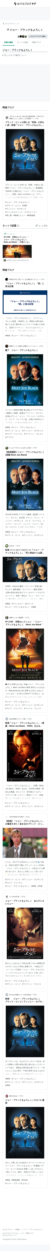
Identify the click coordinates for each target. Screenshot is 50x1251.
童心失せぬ (13, 1096)
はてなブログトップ (9, 1235)
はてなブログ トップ (12, 23)
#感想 (33, 607)
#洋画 (40, 886)
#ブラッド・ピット (13, 205)
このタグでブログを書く (37, 36)
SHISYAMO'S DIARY (16, 817)
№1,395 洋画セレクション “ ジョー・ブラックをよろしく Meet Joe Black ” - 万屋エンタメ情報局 (17, 239)
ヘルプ (22, 1233)
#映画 (7, 335)
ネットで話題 (22, 42)
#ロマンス (29, 604)
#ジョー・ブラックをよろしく (17, 202)
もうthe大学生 (14, 897)
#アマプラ (9, 437)
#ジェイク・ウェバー (32, 708)
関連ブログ (36, 42)
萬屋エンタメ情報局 (16, 618)
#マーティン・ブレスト (33, 434)
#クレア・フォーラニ (14, 434)
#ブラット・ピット (13, 984)
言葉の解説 (8, 42)
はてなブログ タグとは (10, 1233)
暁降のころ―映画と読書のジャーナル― (23, 346)
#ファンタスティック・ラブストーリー (21, 212)
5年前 (28, 817)
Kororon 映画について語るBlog (20, 995)
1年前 (37, 118)
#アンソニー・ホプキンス (15, 209)
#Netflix (24, 1180)
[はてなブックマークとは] (18, 225)
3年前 (41, 346)
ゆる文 (11, 546)
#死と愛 (8, 215)
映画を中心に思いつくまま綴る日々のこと (24, 279)
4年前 (27, 618)
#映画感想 (31, 215)
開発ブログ (30, 1233)
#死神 (24, 205)
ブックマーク (9, 233)
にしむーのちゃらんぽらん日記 (20, 448)
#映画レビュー (19, 215)
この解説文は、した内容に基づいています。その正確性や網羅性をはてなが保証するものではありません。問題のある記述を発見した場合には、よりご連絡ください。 (15, 55)
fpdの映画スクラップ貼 (17, 719)
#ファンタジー (17, 604)
